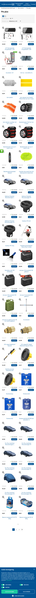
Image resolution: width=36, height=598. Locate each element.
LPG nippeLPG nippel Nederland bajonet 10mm (26, 345)
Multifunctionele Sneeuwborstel (9, 369)
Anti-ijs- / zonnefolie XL (26, 73)
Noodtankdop (26, 369)
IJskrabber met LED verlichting (9, 271)
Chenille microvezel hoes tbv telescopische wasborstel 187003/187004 (26, 172)
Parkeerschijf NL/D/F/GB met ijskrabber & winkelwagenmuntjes (26, 419)
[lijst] (5, 16)
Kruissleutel (26, 319)
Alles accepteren (9, 591)
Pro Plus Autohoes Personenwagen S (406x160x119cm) (9, 468)
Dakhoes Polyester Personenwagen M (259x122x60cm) (26, 197)
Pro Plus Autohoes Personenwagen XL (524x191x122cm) (26, 468)
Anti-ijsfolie (10, 97)
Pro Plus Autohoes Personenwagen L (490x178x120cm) (9, 444)
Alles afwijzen (26, 591)
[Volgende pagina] (22, 529)
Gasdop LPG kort (26, 221)
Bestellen (14, 44)
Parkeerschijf (26, 394)
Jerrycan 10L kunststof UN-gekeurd (26, 271)
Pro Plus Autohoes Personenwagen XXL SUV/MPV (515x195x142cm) (26, 493)
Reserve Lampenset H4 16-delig (26, 518)
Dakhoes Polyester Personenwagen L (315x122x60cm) (9, 197)
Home (3, 4)
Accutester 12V (9, 73)
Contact (33, 4)
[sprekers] (3, 16)
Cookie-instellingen (19, 595)
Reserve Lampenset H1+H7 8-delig (9, 518)
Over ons (13, 4)
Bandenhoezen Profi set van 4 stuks (26, 122)
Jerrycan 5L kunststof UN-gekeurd (26, 295)
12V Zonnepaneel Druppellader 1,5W (9, 48)
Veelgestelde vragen (19, 4)
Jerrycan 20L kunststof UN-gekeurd (9, 295)
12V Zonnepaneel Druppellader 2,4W (26, 48)
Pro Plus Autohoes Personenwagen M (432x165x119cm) (26, 444)
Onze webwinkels (27, 4)
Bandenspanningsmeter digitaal (10, 172)
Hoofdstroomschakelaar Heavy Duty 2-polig (26, 246)
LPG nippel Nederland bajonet (9, 345)
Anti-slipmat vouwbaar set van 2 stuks (9, 122)
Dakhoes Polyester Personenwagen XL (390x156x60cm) (9, 221)
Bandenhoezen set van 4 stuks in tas (9, 147)
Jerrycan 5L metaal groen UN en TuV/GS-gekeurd (9, 320)
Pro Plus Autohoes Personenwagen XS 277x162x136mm (9, 493)
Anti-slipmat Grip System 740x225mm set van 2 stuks (26, 98)
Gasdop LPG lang (9, 245)
